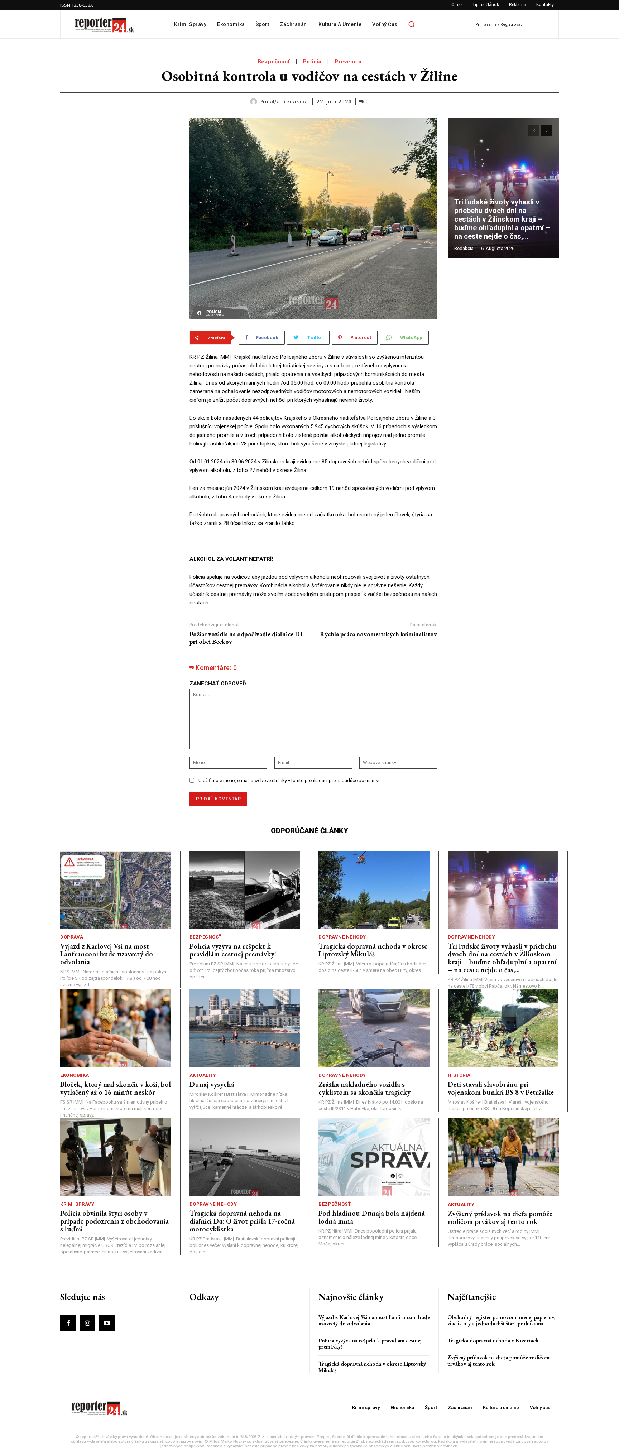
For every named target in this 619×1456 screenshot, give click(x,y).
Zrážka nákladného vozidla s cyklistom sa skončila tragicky (364, 1088)
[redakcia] (254, 101)
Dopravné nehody (342, 937)
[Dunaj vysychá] (245, 1028)
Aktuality (202, 1075)
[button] (411, 24)
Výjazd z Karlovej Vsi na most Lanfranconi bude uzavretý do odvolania (106, 953)
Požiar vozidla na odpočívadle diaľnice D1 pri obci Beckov (246, 638)
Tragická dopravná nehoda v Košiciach (492, 1340)
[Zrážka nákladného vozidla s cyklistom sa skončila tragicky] (374, 1028)
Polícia (312, 61)
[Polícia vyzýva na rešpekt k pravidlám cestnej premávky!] (245, 890)
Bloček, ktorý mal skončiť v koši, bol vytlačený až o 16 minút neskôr (115, 1088)
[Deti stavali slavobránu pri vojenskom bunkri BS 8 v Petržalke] (503, 1028)
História (459, 1075)
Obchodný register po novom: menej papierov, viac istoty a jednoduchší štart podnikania (501, 1320)
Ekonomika (74, 1075)
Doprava (71, 937)
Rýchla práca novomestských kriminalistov (378, 634)
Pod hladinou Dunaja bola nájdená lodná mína (371, 1217)
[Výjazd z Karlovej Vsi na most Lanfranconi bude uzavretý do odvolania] (115, 890)
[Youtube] (107, 1323)
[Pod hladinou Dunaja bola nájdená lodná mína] (374, 1157)
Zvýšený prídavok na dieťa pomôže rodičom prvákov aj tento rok (500, 1217)
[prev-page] (533, 130)
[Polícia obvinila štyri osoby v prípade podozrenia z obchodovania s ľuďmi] (115, 1157)
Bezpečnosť (274, 61)
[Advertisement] (119, 163)
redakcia (295, 101)
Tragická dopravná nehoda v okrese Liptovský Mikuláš (372, 950)
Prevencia (348, 61)
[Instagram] (87, 1323)
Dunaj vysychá (211, 1084)
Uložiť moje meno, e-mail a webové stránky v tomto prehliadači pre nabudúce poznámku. (290, 780)
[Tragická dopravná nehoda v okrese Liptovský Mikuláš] (374, 890)
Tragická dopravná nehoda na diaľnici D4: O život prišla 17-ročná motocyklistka (242, 1221)
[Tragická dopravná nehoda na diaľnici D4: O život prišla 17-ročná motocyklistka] (245, 1157)
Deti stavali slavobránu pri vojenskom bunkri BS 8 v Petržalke (501, 1088)
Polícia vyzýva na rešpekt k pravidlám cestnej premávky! (232, 950)
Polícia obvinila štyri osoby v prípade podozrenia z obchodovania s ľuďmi (114, 1221)
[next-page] (546, 130)
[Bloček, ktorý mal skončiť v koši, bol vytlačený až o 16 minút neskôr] (115, 1028)
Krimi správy (77, 1204)
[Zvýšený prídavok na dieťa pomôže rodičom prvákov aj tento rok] (503, 1157)
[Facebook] (68, 1323)
